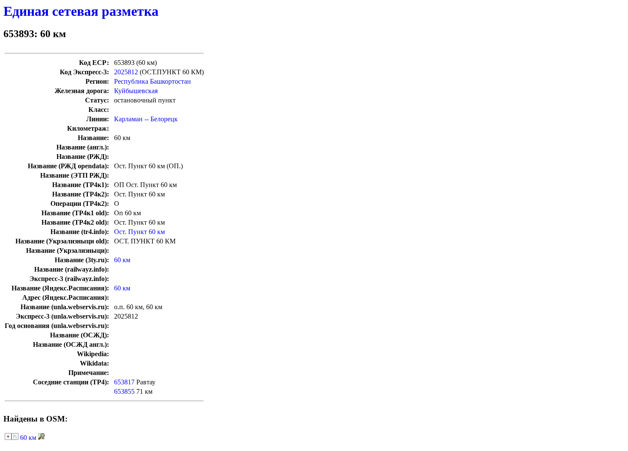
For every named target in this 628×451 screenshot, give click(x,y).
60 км (122, 260)
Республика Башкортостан (152, 81)
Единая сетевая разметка (80, 11)
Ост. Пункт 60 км (139, 231)
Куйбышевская (136, 90)
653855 (124, 391)
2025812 (126, 72)
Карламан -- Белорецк (146, 119)
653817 (124, 382)
